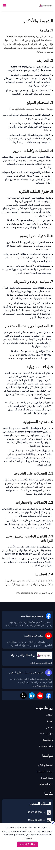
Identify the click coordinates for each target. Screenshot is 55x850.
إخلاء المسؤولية (46, 784)
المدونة (50, 721)
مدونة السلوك (47, 777)
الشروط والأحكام (45, 765)
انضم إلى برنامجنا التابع (41, 663)
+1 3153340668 (36, 812)
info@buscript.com (42, 686)
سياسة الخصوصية (45, 771)
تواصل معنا (48, 740)
